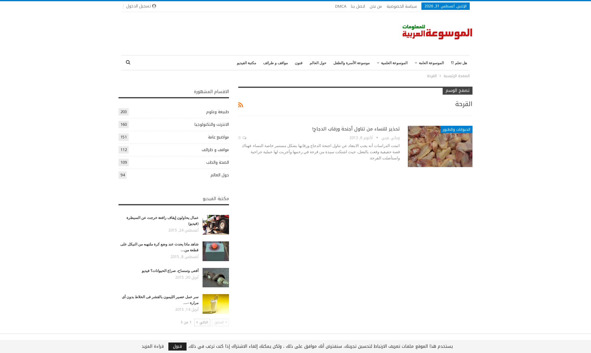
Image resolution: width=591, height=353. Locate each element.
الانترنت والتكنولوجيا (212, 124)
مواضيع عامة (218, 137)
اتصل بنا (358, 6)
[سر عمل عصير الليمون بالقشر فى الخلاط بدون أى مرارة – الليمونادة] (216, 304)
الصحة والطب (217, 162)
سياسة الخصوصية (402, 6)
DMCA (340, 6)
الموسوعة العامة (431, 63)
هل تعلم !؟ (459, 63)
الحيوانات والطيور (456, 129)
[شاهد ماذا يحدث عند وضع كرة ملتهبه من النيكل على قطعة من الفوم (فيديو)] (216, 251)
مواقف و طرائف (275, 63)
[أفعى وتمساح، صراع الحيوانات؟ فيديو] (216, 278)
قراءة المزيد (153, 346)
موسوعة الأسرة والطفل (351, 63)
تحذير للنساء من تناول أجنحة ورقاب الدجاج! (356, 129)
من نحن (376, 6)
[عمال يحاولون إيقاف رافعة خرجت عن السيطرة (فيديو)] (216, 225)
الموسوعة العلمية (394, 63)
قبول (177, 347)
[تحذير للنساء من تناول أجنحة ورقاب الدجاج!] (440, 146)
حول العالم (318, 63)
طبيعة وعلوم (217, 112)
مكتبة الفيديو (246, 63)
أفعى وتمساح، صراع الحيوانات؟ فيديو (170, 271)
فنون (299, 63)
